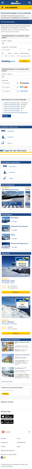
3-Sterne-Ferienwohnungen (12, 106)
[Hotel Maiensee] (5, 372)
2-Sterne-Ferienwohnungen (12, 108)
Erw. (3, 53)
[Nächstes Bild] (29, 199)
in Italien (12, 282)
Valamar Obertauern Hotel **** (22, 343)
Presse (3, 446)
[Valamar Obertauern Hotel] (5, 346)
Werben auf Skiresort (7, 450)
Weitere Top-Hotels (7, 381)
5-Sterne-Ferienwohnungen (12, 103)
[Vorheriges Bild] (3, 199)
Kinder (10, 53)
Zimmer (16, 53)
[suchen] (29, 2)
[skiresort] (16, 2)
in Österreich (13, 323)
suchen (24, 61)
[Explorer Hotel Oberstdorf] (5, 359)
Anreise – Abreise (7, 40)
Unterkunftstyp (24, 53)
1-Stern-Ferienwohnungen (11, 110)
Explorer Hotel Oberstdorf (22, 354)
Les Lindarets (11, 8)
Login (18, 446)
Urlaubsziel (5, 80)
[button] (8, 61)
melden (26, 127)
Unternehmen (21, 442)
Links (18, 438)
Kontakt (3, 438)
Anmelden (5, 393)
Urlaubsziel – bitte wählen (9, 47)
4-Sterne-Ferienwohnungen (12, 104)
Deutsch (8, 432)
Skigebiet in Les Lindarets (20, 17)
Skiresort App (5, 412)
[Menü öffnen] (2, 2)
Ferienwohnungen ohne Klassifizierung (15, 112)
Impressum (4, 442)
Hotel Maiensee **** (20, 368)
